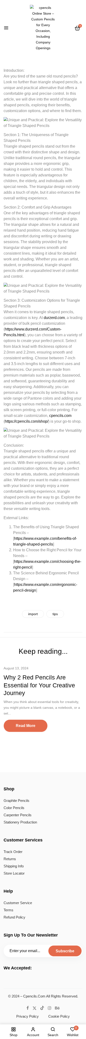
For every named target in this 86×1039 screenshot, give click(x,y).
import (33, 614)
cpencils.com (60, 416)
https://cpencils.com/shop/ (26, 421)
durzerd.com (54, 318)
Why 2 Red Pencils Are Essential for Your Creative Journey (39, 685)
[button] (77, 28)
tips (55, 614)
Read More (25, 726)
